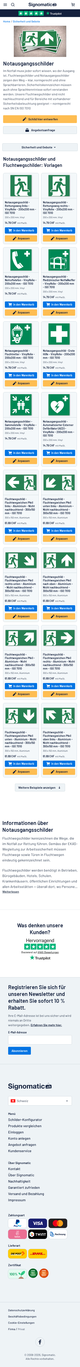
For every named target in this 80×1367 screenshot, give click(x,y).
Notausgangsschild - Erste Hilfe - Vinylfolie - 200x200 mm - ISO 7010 (59, 354)
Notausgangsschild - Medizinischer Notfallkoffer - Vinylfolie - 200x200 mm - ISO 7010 (59, 282)
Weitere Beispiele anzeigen (37, 787)
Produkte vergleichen (25, 1126)
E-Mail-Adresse (17, 1032)
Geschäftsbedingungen (22, 1316)
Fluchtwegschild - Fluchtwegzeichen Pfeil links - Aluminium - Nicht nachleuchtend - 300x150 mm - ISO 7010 (20, 506)
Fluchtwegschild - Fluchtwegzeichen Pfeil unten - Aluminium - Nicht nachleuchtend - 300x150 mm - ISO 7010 (20, 739)
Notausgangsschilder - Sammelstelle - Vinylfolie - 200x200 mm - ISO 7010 (21, 425)
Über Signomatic (21, 1175)
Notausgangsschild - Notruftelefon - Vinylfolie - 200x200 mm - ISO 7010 (21, 280)
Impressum (17, 1200)
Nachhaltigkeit (19, 1181)
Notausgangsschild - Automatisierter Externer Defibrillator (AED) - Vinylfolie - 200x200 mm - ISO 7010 (58, 428)
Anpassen (24, 238)
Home (6, 21)
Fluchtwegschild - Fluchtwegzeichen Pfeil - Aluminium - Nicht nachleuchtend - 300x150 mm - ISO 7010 (20, 661)
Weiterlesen (10, 891)
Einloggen (16, 1132)
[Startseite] (40, 1086)
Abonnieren (19, 1050)
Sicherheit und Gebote (26, 21)
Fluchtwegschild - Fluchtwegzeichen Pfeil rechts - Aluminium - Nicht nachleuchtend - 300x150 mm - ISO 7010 (59, 661)
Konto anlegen (19, 1138)
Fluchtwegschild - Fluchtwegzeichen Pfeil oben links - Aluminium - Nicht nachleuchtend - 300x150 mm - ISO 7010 (58, 739)
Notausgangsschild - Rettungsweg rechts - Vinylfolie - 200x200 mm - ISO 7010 (58, 207)
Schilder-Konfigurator (25, 1119)
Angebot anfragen (22, 1144)
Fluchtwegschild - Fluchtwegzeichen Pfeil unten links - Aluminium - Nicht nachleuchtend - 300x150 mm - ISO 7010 (58, 506)
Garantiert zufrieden (24, 1187)
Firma (11, 1329)
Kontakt (14, 1169)
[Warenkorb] (73, 4)
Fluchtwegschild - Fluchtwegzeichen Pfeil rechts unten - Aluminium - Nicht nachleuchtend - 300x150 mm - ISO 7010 (20, 584)
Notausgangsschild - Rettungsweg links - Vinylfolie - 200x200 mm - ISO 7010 (20, 207)
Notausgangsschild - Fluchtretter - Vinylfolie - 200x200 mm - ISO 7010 (20, 354)
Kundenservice (19, 1151)
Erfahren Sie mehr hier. (46, 1025)
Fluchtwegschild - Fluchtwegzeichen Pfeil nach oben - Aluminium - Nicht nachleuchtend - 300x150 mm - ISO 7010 (58, 584)
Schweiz (22, 1101)
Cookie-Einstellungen (21, 1322)
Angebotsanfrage (43, 130)
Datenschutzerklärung (21, 1310)
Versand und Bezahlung (26, 1194)
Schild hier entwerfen (43, 119)
